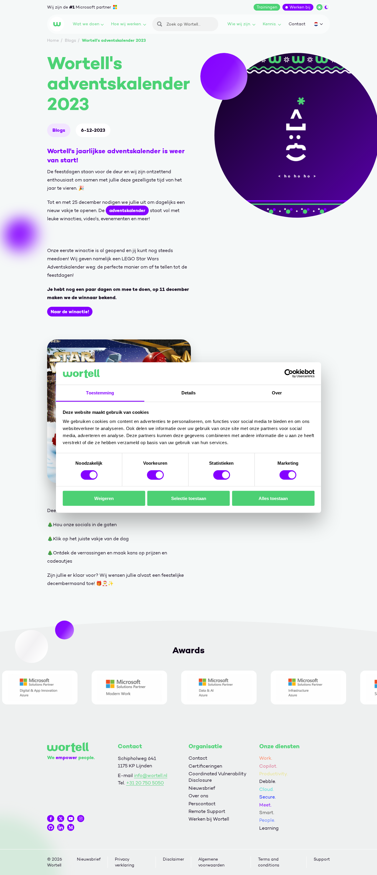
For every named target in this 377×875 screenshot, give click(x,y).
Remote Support (206, 811)
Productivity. (273, 773)
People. (267, 820)
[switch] (155, 474)
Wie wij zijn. (239, 23)
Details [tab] (188, 392)
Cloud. (266, 789)
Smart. (266, 812)
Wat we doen (86, 23)
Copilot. (268, 766)
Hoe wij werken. (126, 23)
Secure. (267, 797)
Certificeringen (205, 766)
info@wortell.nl (150, 775)
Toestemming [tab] (100, 392)
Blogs (58, 130)
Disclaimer (173, 859)
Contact (297, 23)
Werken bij (300, 7)
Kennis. (270, 23)
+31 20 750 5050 (145, 783)
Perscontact (202, 803)
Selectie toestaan (188, 498)
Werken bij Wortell (208, 819)
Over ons (198, 796)
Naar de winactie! (70, 311)
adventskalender (127, 210)
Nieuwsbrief (201, 788)
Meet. (265, 805)
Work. (265, 758)
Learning (269, 828)
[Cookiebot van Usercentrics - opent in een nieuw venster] (289, 373)
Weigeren (104, 498)
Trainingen (267, 7)
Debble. (267, 781)
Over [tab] (277, 392)
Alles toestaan (273, 498)
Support (322, 859)
